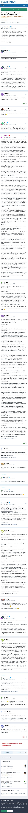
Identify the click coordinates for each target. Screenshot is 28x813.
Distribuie (7, 752)
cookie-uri (7, 802)
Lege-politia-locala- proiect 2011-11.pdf (9, 593)
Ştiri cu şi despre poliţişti (15, 22)
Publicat (10, 28)
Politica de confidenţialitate (18, 807)
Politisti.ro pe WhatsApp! (14, 8)
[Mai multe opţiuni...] (25, 28)
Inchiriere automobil (5, 765)
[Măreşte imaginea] (6, 114)
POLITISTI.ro (8, 2)
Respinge (10, 810)
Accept (4, 810)
